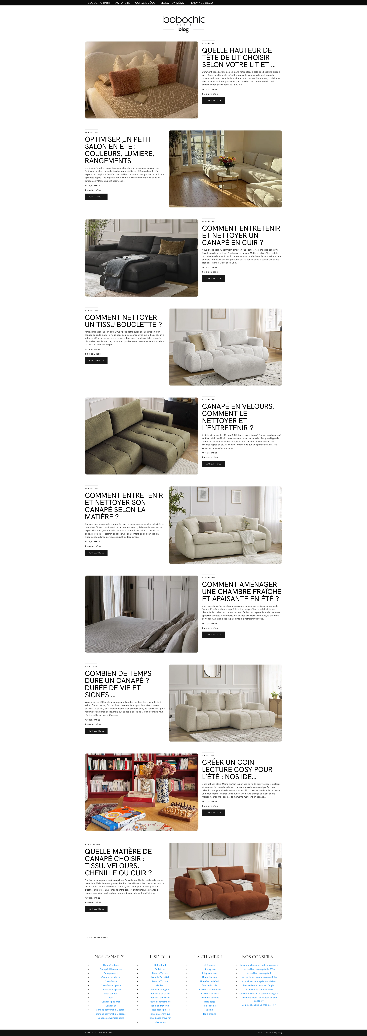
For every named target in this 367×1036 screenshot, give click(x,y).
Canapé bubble (111, 965)
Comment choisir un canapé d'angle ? (259, 993)
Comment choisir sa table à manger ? (259, 965)
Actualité (122, 3)
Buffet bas (160, 969)
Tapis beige (209, 1001)
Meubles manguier (160, 989)
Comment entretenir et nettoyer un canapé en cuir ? (241, 235)
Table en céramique (160, 1013)
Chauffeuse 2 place (111, 989)
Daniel (214, 90)
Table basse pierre (160, 1009)
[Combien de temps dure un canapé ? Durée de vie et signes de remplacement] (225, 702)
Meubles (160, 985)
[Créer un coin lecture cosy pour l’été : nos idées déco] (142, 791)
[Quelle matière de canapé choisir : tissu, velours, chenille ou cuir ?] (225, 881)
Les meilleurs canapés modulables (259, 981)
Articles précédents (98, 937)
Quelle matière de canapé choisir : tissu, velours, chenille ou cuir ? (118, 862)
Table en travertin (160, 1005)
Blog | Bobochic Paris (102, 1033)
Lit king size (209, 969)
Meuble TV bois (160, 981)
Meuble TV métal (160, 977)
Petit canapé (110, 993)
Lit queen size (209, 973)
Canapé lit (111, 1005)
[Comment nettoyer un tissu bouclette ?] (225, 346)
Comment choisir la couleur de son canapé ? (259, 999)
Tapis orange (209, 1013)
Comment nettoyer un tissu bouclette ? (123, 321)
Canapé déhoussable (111, 969)
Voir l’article (213, 100)
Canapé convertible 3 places (111, 1013)
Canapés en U (111, 973)
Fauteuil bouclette (160, 997)
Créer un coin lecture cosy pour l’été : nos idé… (237, 769)
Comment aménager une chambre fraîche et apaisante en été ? (241, 591)
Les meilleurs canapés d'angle (258, 985)
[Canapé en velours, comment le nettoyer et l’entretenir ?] (142, 435)
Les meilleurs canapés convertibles (259, 977)
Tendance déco (201, 3)
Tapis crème (209, 1005)
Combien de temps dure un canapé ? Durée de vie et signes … (118, 684)
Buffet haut (160, 965)
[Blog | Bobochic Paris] (183, 23)
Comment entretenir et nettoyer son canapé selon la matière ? (124, 506)
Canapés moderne (110, 977)
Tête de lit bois (209, 985)
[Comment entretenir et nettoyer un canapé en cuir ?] (142, 257)
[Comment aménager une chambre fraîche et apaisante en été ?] (142, 614)
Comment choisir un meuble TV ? (259, 1004)
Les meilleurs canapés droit (258, 989)
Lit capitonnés (209, 977)
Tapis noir (209, 1009)
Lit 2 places (209, 965)
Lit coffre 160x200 (209, 981)
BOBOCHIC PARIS (99, 3)
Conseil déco (145, 3)
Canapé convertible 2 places (111, 1009)
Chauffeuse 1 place (111, 985)
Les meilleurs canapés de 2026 (259, 969)
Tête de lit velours (209, 993)
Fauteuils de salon (160, 993)
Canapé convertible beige (111, 1017)
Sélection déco (172, 3)
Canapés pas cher (110, 1001)
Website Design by (270, 1033)
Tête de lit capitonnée (209, 989)
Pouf (111, 997)
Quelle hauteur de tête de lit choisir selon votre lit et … (239, 57)
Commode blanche (209, 997)
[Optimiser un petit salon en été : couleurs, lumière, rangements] (225, 168)
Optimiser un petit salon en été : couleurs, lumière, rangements (119, 150)
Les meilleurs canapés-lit (259, 973)
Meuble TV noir (160, 973)
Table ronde (160, 1022)
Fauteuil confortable (160, 1001)
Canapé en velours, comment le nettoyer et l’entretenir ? (238, 417)
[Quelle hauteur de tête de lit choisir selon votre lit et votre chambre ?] (142, 79)
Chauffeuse (111, 981)
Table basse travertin (160, 1017)
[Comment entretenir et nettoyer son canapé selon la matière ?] (225, 524)
